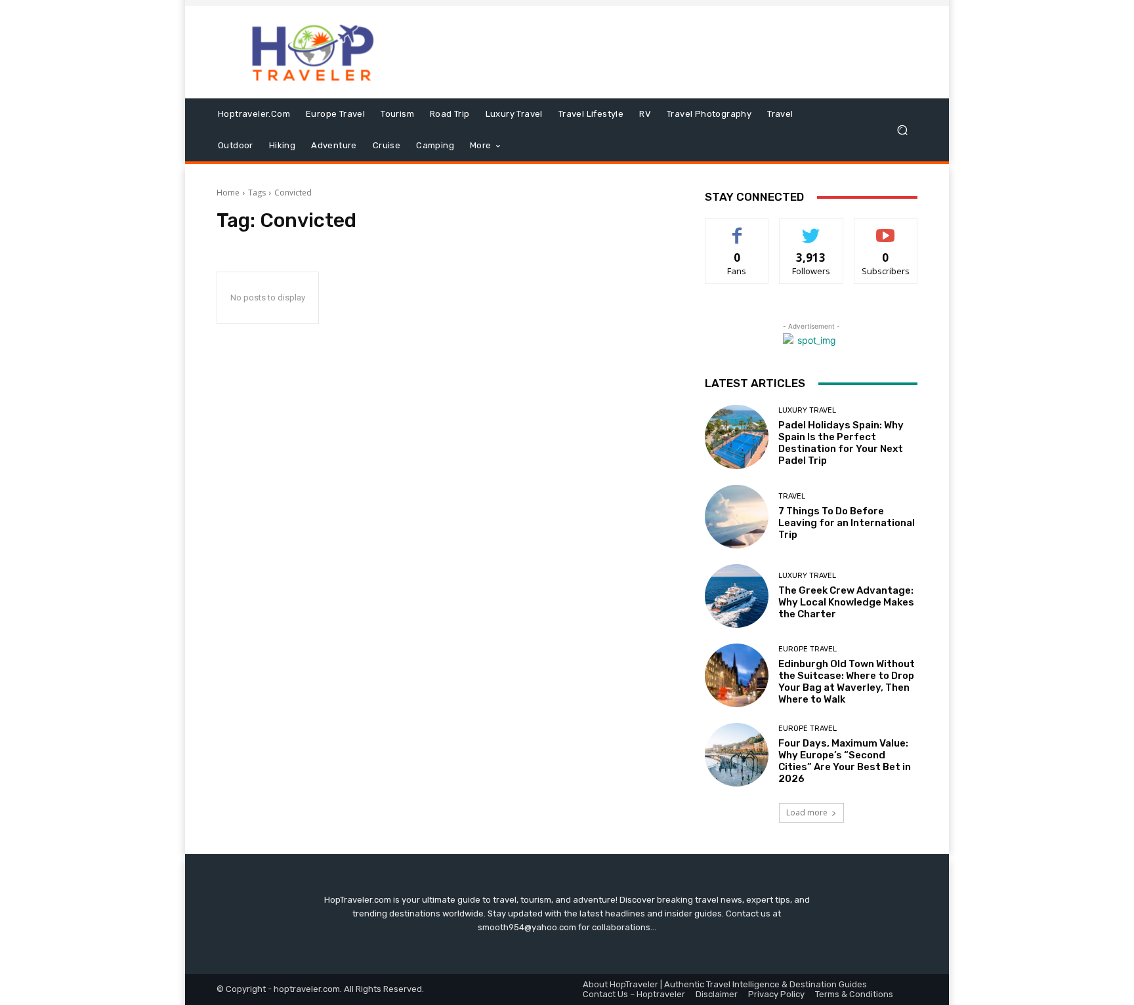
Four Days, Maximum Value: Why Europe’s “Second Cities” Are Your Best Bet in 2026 (844, 761)
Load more (807, 812)
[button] (902, 130)
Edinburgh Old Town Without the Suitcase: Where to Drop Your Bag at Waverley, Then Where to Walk (846, 681)
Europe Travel (807, 649)
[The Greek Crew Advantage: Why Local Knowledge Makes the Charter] (736, 596)
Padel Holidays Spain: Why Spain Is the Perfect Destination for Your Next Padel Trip (841, 442)
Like (737, 229)
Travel (791, 496)
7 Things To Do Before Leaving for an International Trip (846, 523)
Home (228, 192)
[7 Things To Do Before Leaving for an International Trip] (736, 516)
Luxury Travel (807, 410)
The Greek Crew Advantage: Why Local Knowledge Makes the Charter (846, 602)
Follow (811, 229)
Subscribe (886, 229)
